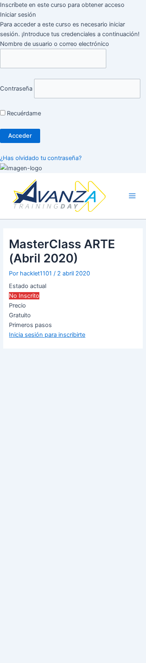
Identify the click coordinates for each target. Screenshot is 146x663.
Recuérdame (23, 113)
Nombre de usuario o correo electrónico (54, 44)
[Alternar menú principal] (132, 196)
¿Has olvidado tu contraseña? (41, 158)
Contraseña (16, 88)
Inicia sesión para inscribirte (47, 334)
